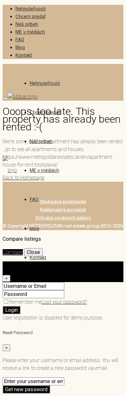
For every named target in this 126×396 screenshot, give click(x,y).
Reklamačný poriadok (63, 209)
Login (11, 310)
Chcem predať (31, 16)
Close (33, 252)
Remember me (25, 302)
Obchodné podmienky (63, 201)
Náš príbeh (27, 24)
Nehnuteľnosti (31, 9)
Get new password (26, 389)
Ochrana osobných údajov (63, 217)
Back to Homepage (23, 178)
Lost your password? (64, 302)
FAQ (20, 40)
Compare (13, 252)
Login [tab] (22, 265)
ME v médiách (30, 32)
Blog (20, 47)
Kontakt (24, 55)
